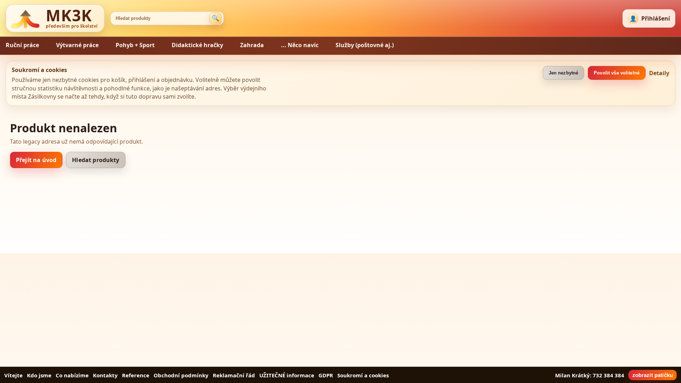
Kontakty (105, 375)
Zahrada (252, 45)
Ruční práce (22, 45)
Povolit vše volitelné (617, 73)
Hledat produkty (95, 160)
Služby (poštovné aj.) (365, 45)
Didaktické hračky (197, 45)
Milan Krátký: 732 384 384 (589, 375)
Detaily (659, 73)
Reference (135, 375)
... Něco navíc (300, 45)
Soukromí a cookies (363, 375)
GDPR (326, 375)
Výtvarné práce (77, 45)
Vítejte (13, 375)
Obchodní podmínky (181, 375)
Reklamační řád (234, 375)
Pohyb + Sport (135, 45)
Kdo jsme (39, 375)
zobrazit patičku (652, 375)
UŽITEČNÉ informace (286, 375)
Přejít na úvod (36, 160)
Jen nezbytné (563, 73)
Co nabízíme (72, 375)
